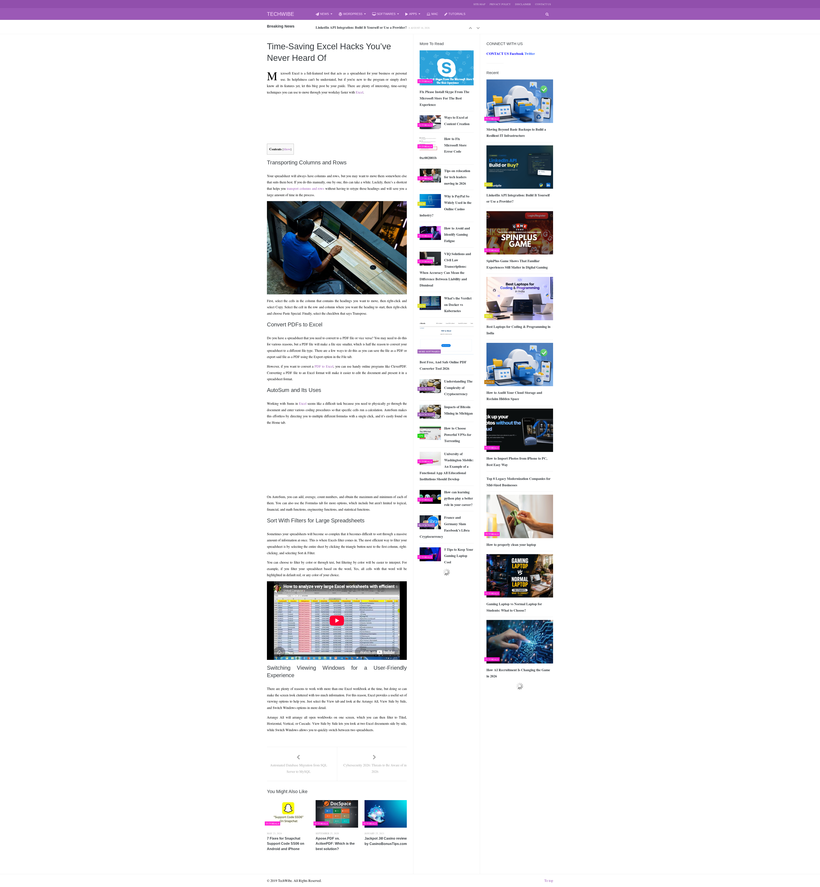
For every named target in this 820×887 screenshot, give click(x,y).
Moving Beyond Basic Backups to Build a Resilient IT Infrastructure (516, 132)
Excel (359, 92)
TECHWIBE (280, 14)
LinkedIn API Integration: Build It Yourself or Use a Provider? (361, 27)
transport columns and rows (305, 188)
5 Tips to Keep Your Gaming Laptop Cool (458, 555)
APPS (413, 14)
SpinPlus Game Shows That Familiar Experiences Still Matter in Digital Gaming (517, 264)
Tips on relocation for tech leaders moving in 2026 (457, 177)
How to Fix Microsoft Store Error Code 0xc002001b (443, 148)
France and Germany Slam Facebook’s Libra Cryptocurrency (445, 527)
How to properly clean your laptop (511, 544)
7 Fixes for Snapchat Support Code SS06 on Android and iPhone (285, 844)
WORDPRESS (352, 14)
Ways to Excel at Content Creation (457, 120)
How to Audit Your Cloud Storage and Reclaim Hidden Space (514, 395)
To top (548, 880)
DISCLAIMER (523, 4)
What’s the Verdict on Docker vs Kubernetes (458, 304)
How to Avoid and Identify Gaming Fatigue (457, 234)
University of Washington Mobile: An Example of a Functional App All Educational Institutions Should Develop (446, 466)
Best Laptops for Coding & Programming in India (518, 329)
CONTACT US (543, 4)
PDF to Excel (324, 366)
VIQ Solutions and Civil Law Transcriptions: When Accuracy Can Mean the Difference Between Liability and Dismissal (445, 269)
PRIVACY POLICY (500, 4)
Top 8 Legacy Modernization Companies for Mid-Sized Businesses (518, 481)
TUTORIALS (456, 14)
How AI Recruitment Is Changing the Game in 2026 (518, 673)
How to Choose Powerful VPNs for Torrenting (457, 434)
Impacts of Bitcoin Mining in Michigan (458, 410)
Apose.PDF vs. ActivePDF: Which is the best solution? (335, 844)
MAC (434, 14)
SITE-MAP (479, 4)
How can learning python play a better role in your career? (458, 498)
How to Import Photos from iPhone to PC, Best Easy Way (516, 461)
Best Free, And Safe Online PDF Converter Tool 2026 (443, 365)
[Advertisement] (329, 108)
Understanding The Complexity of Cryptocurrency (458, 387)
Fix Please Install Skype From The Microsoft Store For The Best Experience (444, 98)
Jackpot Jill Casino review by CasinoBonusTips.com (386, 841)
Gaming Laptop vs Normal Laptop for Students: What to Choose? (514, 607)
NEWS (324, 14)
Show (287, 149)
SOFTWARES (386, 14)
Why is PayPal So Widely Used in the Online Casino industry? (446, 206)
